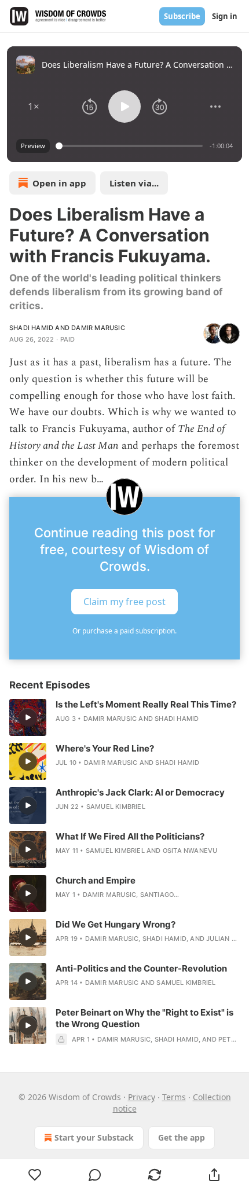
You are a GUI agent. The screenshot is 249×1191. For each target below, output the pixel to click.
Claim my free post (124, 601)
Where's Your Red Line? (105, 748)
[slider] (131, 146)
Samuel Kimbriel (115, 806)
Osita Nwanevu (190, 850)
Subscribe (182, 16)
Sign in (224, 16)
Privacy (141, 1096)
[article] (124, 717)
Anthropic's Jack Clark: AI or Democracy (140, 792)
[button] (33, 106)
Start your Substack (94, 1137)
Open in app (59, 183)
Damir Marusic (98, 328)
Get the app (181, 1137)
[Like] (34, 1174)
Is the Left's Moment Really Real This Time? (146, 704)
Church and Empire (96, 880)
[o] (28, 717)
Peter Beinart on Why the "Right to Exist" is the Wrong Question (144, 1018)
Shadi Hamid (31, 328)
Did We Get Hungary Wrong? (115, 924)
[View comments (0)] (94, 1174)
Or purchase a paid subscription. (124, 631)
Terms (174, 1096)
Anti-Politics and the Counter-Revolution (141, 968)
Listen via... (134, 183)
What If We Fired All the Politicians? (130, 836)
